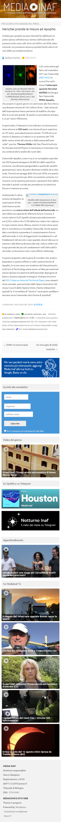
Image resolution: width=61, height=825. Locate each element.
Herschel (38, 314)
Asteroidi (28, 314)
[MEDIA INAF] (30, 10)
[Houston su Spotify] (30, 509)
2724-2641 (14, 792)
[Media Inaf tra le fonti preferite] (30, 378)
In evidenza (10, 314)
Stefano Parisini (12, 57)
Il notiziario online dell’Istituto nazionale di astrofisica (30, 12)
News (17, 314)
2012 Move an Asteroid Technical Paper (25, 280)
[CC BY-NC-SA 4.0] (38, 304)
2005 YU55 (44, 77)
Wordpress (21, 807)
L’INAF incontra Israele (15, 344)
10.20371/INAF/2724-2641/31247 (35, 329)
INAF (44, 314)
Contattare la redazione (15, 811)
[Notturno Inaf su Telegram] (30, 531)
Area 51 (7, 815)
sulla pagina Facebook (17, 321)
